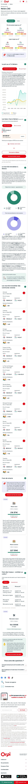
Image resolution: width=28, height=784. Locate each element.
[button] (14, 665)
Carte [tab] (18, 21)
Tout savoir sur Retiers (14, 152)
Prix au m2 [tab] (10, 21)
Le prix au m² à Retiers (9, 64)
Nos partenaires (5, 762)
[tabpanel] (14, 41)
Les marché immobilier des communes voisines (11, 287)
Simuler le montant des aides (14, 654)
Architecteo (13, 607)
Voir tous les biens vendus (14, 156)
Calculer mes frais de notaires (14, 494)
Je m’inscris (22, 710)
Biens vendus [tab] (7, 125)
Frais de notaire (7, 478)
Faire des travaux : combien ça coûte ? (12, 573)
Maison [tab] (5, 582)
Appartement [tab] (14, 582)
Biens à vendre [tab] (17, 125)
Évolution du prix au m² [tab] (9, 68)
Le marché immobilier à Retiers (10, 168)
